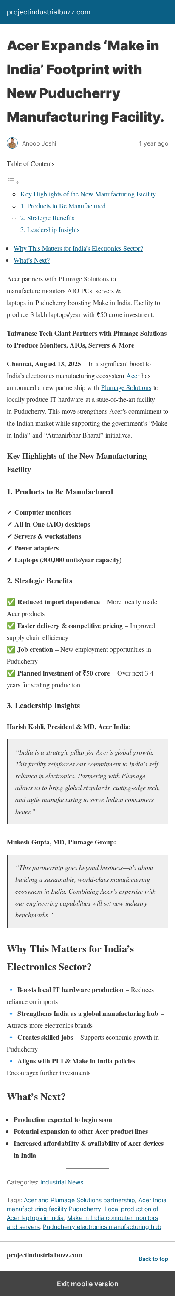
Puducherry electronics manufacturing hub (102, 1226)
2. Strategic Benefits (47, 217)
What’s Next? (32, 259)
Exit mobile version (88, 1283)
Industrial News (61, 1182)
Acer (132, 375)
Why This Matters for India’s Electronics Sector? (78, 248)
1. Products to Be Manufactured (63, 205)
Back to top (153, 1259)
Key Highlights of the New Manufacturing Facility (88, 193)
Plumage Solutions (126, 387)
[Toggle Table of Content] (13, 181)
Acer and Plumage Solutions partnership (79, 1199)
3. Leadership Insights (49, 229)
